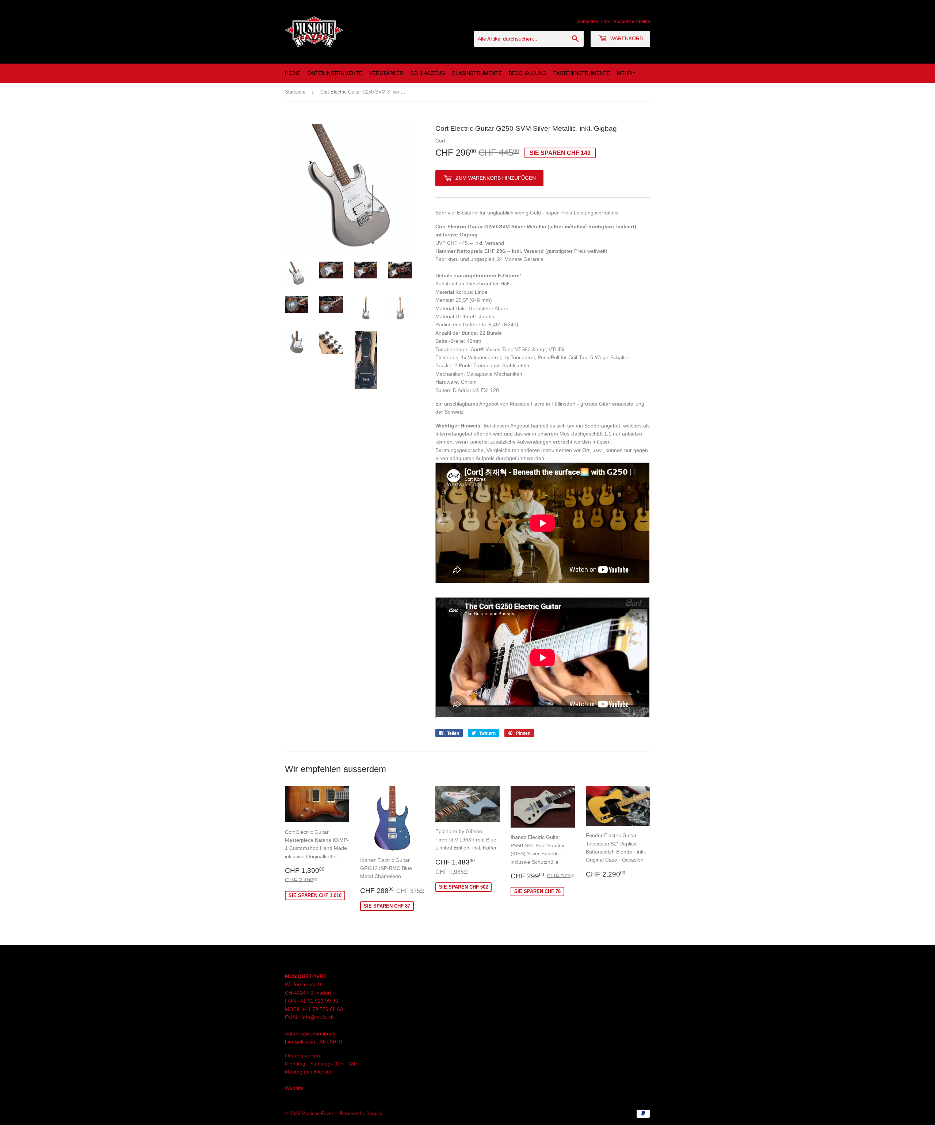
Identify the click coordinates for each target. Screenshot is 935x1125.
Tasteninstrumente (581, 73)
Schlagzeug (427, 73)
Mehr (624, 73)
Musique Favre (317, 1113)
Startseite (295, 92)
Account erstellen (631, 21)
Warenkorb (626, 38)
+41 (307, 1009)
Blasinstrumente (477, 73)
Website (294, 1088)
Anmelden (587, 21)
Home (292, 73)
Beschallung (527, 73)
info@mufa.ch (318, 1017)
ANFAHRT (331, 1042)
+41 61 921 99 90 (317, 1001)
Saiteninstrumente (334, 73)
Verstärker (386, 73)
